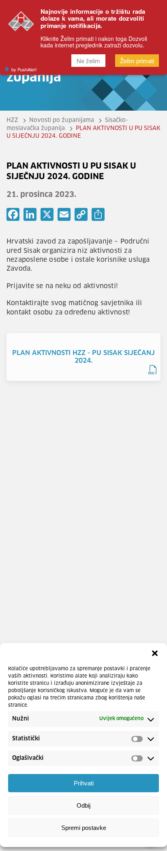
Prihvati (84, 783)
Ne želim (88, 60)
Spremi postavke (83, 827)
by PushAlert (23, 69)
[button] (155, 653)
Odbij (83, 805)
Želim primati (137, 60)
